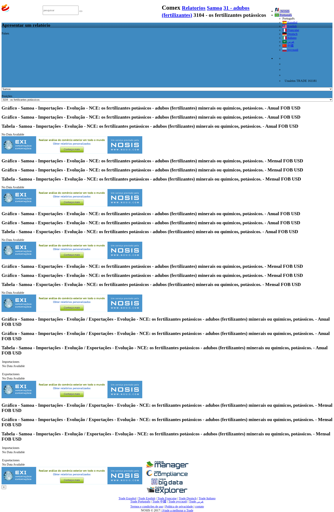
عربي (290, 41)
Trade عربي (196, 501)
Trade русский (177, 501)
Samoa (214, 8)
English (292, 26)
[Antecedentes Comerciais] (167, 468)
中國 (290, 45)
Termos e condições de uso (146, 506)
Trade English (146, 498)
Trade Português (140, 501)
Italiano (292, 37)
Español (292, 22)
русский (292, 49)
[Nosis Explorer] (167, 493)
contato (199, 506)
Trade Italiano (207, 498)
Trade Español (127, 498)
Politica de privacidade (179, 506)
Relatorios (193, 8)
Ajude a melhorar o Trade (177, 510)
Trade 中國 (159, 501)
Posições (7, 96)
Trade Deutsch (188, 498)
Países (5, 33)
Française (293, 30)
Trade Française (167, 498)
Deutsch (292, 34)
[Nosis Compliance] (167, 476)
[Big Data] (167, 485)
